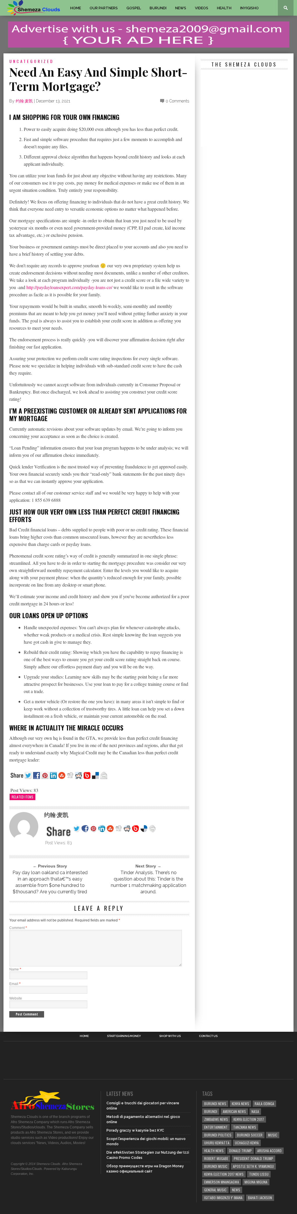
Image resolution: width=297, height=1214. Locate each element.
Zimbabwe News (216, 1119)
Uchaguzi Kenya (247, 1142)
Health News (214, 1150)
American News (234, 1111)
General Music (215, 1189)
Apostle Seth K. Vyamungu (253, 1166)
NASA (255, 1111)
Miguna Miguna (256, 1181)
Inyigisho (249, 8)
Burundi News (215, 1103)
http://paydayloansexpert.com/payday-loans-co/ (69, 287)
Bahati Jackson (260, 1197)
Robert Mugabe (216, 1158)
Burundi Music (215, 1166)
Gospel (133, 8)
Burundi (158, 8)
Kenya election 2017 (248, 1119)
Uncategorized (31, 61)
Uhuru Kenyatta (216, 1142)
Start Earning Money (124, 1036)
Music (272, 1134)
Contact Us (208, 1036)
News (180, 8)
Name (15, 969)
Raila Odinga (264, 1103)
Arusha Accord (269, 1150)
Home (75, 8)
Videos (201, 8)
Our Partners (104, 8)
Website (15, 998)
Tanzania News (244, 1127)
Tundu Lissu (259, 1174)
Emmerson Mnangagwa (221, 1181)
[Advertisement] (244, 109)
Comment (18, 928)
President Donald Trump (253, 1158)
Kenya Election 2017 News (224, 1174)
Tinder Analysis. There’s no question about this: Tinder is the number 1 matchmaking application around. (148, 882)
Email (15, 984)
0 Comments (177, 101)
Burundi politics (217, 1134)
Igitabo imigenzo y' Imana (223, 1197)
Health (224, 8)
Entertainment (216, 1127)
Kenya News (240, 1103)
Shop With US (170, 1036)
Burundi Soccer (249, 1134)
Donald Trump (240, 1150)
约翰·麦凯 (24, 101)
